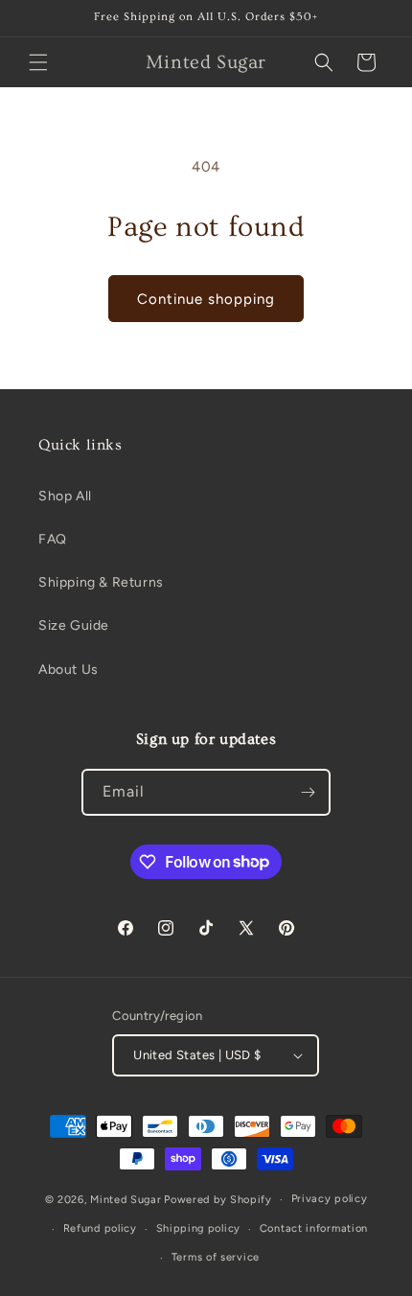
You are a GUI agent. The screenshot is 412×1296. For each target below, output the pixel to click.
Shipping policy (198, 1228)
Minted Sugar (125, 1199)
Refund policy (100, 1228)
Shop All (65, 496)
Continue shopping (206, 299)
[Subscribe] (307, 792)
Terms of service (216, 1257)
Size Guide (73, 625)
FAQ (52, 539)
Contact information (314, 1228)
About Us (68, 669)
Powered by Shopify (218, 1199)
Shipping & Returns (101, 582)
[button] (38, 62)
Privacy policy (329, 1198)
